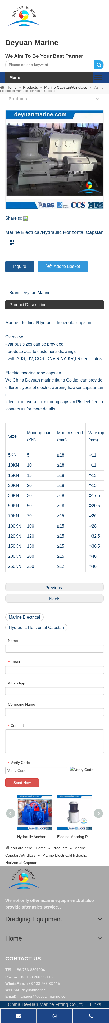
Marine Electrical (24, 617)
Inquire (19, 266)
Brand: (15, 292)
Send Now (22, 783)
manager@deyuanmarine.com (43, 996)
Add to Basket (67, 266)
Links (95, 1004)
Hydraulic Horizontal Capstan (36, 627)
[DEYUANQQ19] (24, 16)
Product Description (28, 305)
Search (98, 64)
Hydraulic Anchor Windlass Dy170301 (34, 837)
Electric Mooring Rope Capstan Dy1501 (74, 837)
